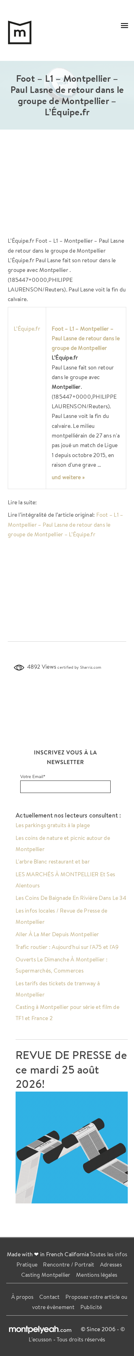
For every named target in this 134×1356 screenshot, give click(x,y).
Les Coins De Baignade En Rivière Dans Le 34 (71, 897)
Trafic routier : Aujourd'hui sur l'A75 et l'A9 (67, 947)
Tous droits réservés (81, 1339)
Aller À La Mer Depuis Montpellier (57, 934)
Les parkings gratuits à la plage (53, 825)
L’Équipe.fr (27, 328)
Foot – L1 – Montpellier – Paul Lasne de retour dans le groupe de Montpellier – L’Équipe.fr (65, 524)
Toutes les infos (108, 1254)
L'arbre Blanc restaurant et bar (53, 861)
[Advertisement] (67, 186)
